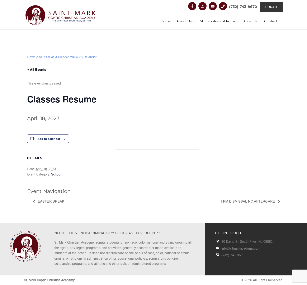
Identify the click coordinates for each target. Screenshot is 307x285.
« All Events (36, 69)
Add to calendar (48, 139)
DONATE (271, 7)
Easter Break (50, 201)
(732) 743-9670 (243, 7)
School (56, 174)
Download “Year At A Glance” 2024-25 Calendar (61, 57)
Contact (270, 21)
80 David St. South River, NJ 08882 (247, 242)
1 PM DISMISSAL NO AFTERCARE (248, 201)
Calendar (251, 21)
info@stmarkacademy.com (240, 248)
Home (166, 21)
